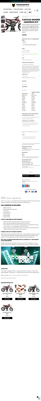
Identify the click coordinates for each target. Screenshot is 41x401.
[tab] (3, 198)
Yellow (24, 101)
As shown (25, 95)
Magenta (24, 102)
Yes (24, 153)
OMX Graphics (27, 187)
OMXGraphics (22, 5)
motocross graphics (7, 200)
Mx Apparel (5, 12)
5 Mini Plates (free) (26, 161)
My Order (21, 12)
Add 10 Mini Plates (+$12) (28, 162)
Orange (24, 110)
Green (24, 107)
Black (24, 96)
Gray (24, 108)
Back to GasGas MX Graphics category (8, 278)
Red (24, 99)
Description (3, 198)
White (24, 98)
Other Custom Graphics (18, 9)
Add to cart (31, 175)
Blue (24, 104)
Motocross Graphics (7, 9)
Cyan (24, 105)
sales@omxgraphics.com (8, 226)
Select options (7, 298)
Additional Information (16, 198)
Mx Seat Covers (28, 9)
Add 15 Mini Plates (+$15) (28, 164)
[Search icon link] (35, 11)
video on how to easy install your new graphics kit (18, 275)
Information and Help (13, 12)
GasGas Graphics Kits (30, 181)
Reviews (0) (9, 198)
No (23, 155)
